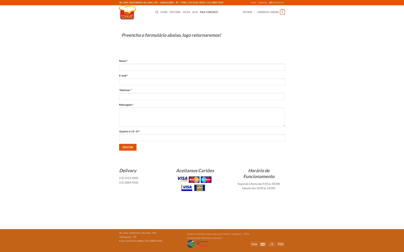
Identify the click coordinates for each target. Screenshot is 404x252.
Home (163, 12)
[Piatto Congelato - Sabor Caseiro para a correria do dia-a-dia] (135, 12)
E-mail (123, 75)
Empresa (263, 2)
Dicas (186, 12)
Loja (195, 12)
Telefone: (125, 89)
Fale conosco (209, 12)
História (175, 12)
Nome (123, 60)
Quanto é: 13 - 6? (129, 131)
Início (253, 2)
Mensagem (126, 104)
